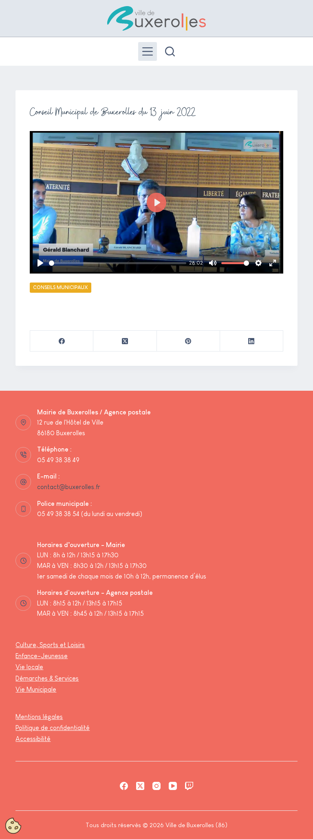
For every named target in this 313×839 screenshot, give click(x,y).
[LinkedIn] (251, 341)
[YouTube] (173, 786)
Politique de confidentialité (52, 727)
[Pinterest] (188, 341)
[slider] (117, 263)
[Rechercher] (170, 51)
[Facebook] (61, 341)
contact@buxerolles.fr (68, 486)
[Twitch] (189, 786)
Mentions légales (39, 716)
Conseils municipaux (60, 287)
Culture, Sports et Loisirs (50, 644)
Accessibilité (33, 738)
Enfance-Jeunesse (41, 655)
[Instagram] (156, 786)
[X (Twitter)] (124, 341)
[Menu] (147, 51)
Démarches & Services (47, 678)
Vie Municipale (35, 689)
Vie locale (29, 666)
